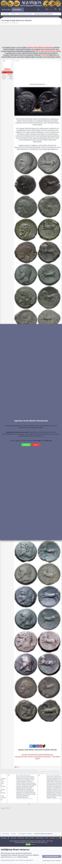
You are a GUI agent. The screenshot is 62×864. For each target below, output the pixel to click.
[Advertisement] (31, 36)
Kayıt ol (36, 444)
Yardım (47, 838)
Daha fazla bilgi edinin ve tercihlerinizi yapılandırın (17, 860)
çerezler (14, 857)
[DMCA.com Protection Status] (31, 845)
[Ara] (55, 9)
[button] (22, 10)
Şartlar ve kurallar (29, 838)
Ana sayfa (7, 9)
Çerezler (4, 838)
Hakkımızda (21, 838)
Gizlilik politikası (39, 838)
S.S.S (57, 838)
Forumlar (18, 9)
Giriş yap (26, 444)
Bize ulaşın (13, 838)
